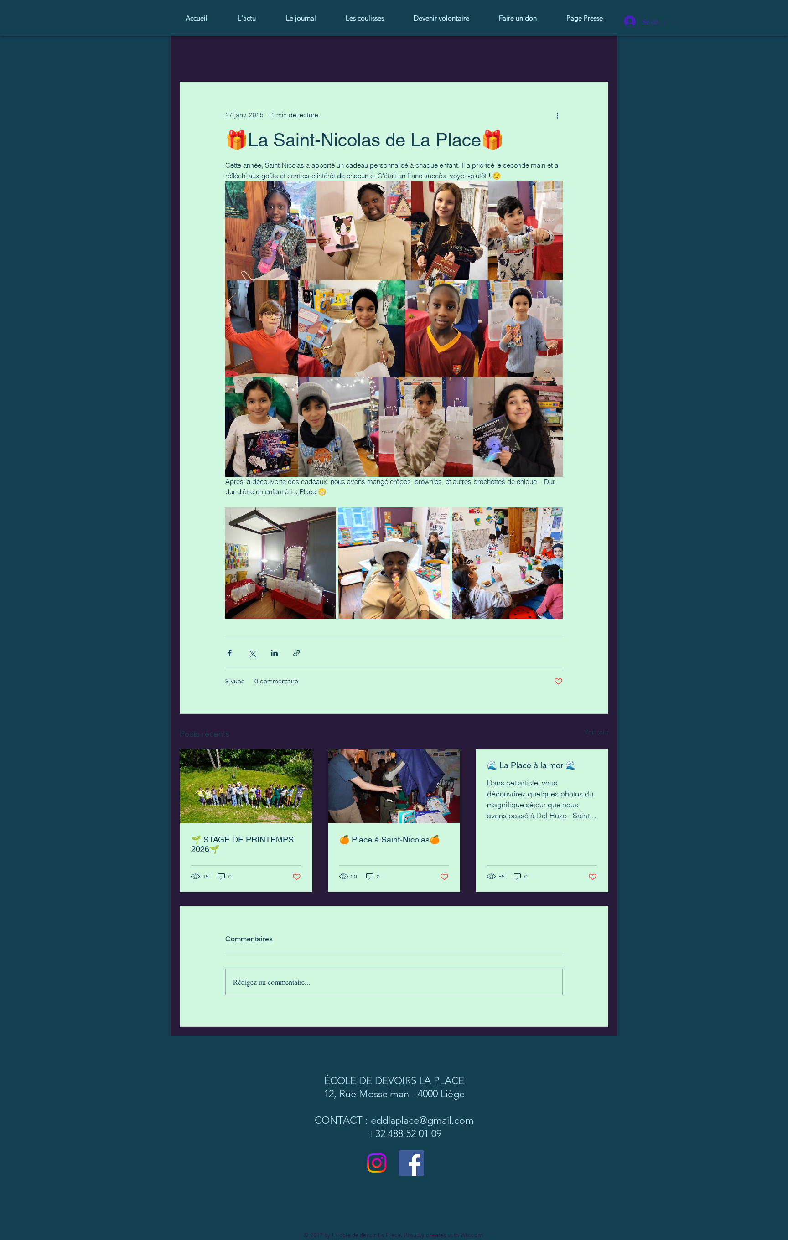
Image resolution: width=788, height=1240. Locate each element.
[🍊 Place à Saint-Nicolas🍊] (394, 786)
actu (244, 54)
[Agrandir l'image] (280, 562)
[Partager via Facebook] (229, 653)
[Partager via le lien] (296, 653)
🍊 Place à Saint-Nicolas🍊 (389, 839)
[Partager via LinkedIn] (274, 653)
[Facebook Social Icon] (411, 1163)
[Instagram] (376, 1163)
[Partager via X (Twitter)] (252, 653)
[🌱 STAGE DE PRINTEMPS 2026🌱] (246, 786)
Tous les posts (200, 54)
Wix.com (472, 1236)
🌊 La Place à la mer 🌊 (531, 765)
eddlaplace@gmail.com (422, 1120)
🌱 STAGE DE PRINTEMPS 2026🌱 (242, 844)
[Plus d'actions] (557, 114)
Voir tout (596, 732)
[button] (596, 54)
